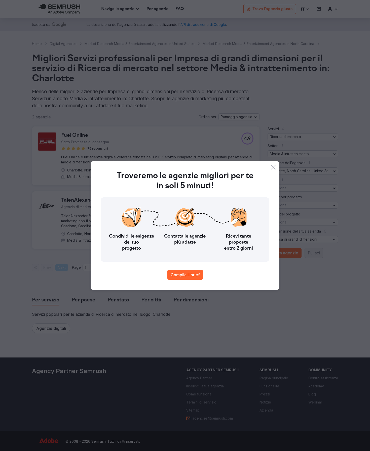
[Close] (273, 167)
